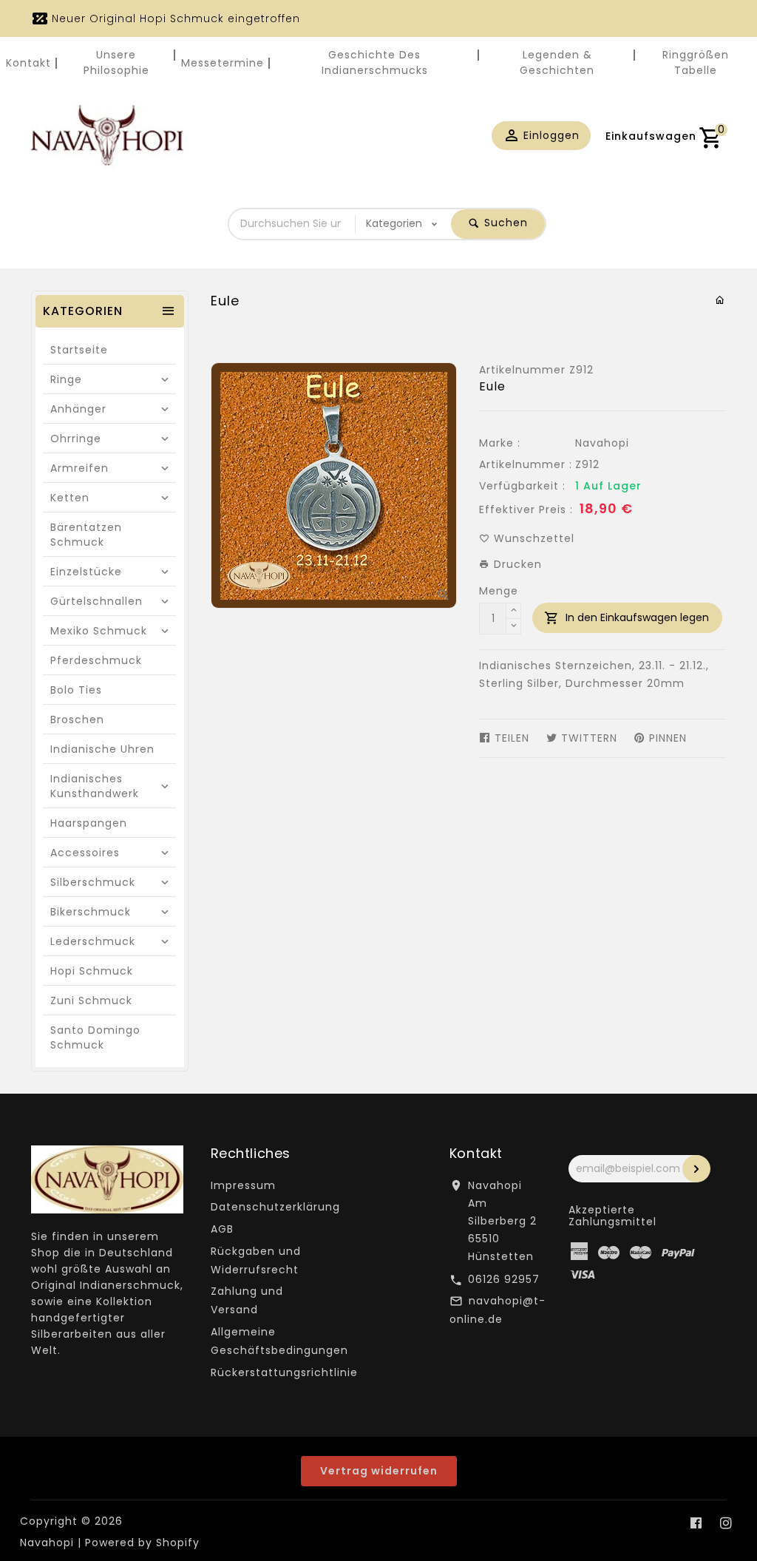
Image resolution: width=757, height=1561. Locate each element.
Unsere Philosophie (116, 62)
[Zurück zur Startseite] (720, 300)
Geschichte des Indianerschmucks (375, 62)
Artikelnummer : (525, 464)
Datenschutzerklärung (275, 1206)
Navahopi (602, 443)
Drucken (516, 564)
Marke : (499, 443)
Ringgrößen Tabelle (695, 62)
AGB (222, 1229)
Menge (498, 590)
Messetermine (222, 62)
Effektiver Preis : (526, 509)
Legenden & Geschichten (557, 62)
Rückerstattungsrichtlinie (284, 1372)
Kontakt (28, 62)
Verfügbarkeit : (522, 485)
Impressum (243, 1185)
